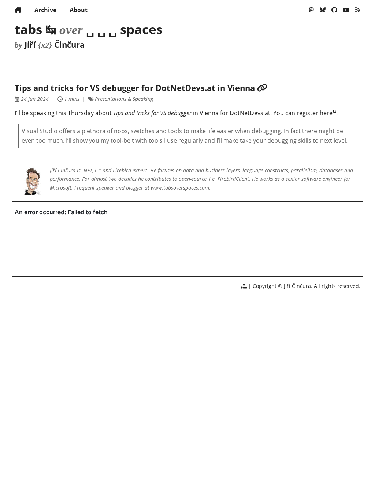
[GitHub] (334, 10)
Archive (45, 10)
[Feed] (357, 10)
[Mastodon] (311, 10)
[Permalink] (262, 88)
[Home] (18, 10)
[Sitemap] (244, 285)
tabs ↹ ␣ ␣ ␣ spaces (89, 29)
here (326, 113)
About (79, 10)
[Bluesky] (323, 10)
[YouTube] (346, 10)
